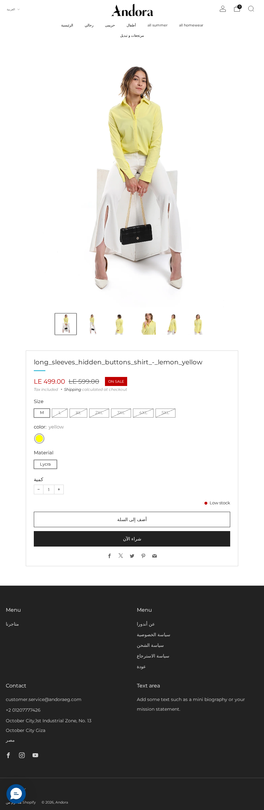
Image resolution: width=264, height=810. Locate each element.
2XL (99, 412)
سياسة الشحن (150, 645)
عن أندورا (146, 624)
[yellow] (39, 438)
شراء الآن (132, 539)
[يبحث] (251, 8)
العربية (11, 9)
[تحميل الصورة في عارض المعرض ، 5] (172, 324)
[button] (16, 794)
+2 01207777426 (23, 710)
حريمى (110, 25)
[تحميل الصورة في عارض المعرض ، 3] (119, 324)
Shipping (72, 389)
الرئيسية (67, 25)
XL (78, 412)
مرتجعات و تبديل (132, 35)
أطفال (131, 25)
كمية (38, 479)
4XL (143, 412)
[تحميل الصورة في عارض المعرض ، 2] (92, 324)
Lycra (45, 464)
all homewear (191, 25)
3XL (121, 412)
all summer (157, 25)
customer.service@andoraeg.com (43, 699)
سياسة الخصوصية (153, 634)
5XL (165, 412)
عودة (141, 666)
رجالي (89, 25)
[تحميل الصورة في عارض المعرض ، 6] (198, 324)
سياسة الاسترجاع (153, 656)
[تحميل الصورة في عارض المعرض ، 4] (145, 324)
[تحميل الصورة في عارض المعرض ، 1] (66, 324)
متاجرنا (12, 624)
